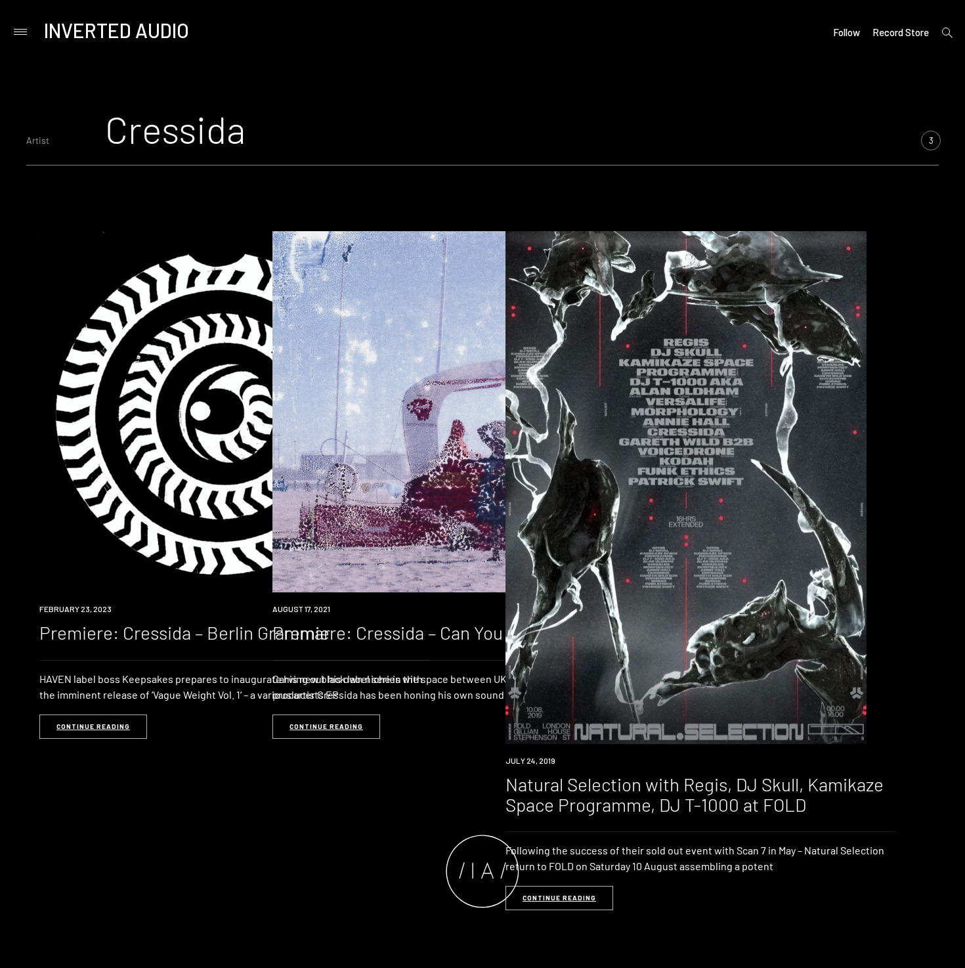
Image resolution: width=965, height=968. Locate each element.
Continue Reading (93, 726)
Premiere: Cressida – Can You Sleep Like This (449, 632)
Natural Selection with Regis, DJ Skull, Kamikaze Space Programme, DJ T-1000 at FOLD (694, 794)
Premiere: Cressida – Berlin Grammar (184, 632)
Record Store (900, 32)
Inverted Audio (116, 30)
